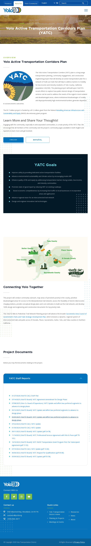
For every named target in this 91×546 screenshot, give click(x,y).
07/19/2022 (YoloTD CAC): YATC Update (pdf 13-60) (30, 449)
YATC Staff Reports (19, 378)
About (73, 519)
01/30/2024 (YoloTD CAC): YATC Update (26, 428)
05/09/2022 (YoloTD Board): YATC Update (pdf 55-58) (31, 456)
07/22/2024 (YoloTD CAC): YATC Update (26, 424)
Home (22, 24)
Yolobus (8, 3)
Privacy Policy (79, 542)
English (13, 140)
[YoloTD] (12, 10)
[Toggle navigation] (86, 10)
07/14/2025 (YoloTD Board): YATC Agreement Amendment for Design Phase (39, 399)
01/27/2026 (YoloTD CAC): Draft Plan (25, 396)
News (73, 515)
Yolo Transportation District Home (56, 513)
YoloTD (18, 3)
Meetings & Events (56, 522)
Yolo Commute (31, 3)
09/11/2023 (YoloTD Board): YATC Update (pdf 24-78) (31, 431)
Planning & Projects (37, 24)
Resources (75, 512)
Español (37, 140)
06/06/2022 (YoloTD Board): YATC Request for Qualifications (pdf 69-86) (38, 453)
